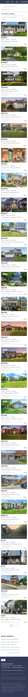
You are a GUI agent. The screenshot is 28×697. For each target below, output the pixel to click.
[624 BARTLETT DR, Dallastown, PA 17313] (14, 254)
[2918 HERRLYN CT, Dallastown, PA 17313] (14, 354)
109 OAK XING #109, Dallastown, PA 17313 (11, 469)
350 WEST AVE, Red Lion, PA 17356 (9, 41)
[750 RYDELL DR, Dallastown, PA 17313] (14, 507)
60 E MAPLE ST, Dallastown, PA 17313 (10, 316)
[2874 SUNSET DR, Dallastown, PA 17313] (14, 432)
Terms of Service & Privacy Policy (8, 677)
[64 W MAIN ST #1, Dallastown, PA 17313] (14, 557)
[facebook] (2, 694)
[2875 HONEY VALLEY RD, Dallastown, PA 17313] (14, 229)
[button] (3, 6)
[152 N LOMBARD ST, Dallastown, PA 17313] (14, 607)
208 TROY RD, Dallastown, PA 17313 (9, 66)
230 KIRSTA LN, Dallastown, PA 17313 (9, 91)
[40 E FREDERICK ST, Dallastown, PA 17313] (14, 205)
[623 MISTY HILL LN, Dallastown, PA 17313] (14, 104)
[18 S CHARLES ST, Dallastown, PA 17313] (14, 482)
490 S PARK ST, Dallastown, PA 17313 (9, 393)
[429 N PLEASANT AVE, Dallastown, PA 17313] (14, 279)
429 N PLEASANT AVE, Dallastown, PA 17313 (11, 291)
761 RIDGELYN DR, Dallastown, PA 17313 (10, 143)
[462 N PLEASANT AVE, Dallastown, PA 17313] (14, 531)
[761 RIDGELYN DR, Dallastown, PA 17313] (14, 130)
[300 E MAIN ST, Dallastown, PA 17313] (14, 582)
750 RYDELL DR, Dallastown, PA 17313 (10, 519)
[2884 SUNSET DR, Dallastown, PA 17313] (14, 328)
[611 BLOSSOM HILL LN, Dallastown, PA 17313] (14, 406)
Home (7, 1)
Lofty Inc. (9, 673)
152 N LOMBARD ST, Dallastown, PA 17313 (11, 619)
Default (4, 19)
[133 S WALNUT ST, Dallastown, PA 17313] (14, 155)
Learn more (13, 17)
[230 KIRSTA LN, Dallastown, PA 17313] (14, 78)
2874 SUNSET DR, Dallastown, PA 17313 (10, 445)
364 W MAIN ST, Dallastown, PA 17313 (10, 192)
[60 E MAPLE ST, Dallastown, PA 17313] (14, 304)
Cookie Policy (20, 677)
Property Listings (11, 678)
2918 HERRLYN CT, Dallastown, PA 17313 (10, 367)
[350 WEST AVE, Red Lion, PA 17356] (14, 29)
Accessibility (23, 678)
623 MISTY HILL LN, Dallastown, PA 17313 (10, 117)
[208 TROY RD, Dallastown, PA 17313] (14, 54)
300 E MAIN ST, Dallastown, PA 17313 (9, 594)
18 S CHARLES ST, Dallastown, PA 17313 (10, 494)
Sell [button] (17, 1)
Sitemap (17, 678)
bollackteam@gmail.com (18, 667)
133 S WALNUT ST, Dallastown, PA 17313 (10, 167)
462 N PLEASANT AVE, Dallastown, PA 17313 (11, 544)
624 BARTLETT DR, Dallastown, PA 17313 (10, 266)
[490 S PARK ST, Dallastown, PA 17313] (14, 380)
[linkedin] (5, 694)
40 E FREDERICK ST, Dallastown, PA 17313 (11, 217)
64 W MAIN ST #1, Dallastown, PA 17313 (10, 570)
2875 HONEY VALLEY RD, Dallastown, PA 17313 (12, 242)
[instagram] (11, 694)
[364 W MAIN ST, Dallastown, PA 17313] (14, 180)
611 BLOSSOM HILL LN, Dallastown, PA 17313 (11, 419)
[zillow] (8, 694)
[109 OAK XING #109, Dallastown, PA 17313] (14, 457)
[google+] (14, 694)
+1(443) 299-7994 (5, 667)
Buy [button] (12, 1)
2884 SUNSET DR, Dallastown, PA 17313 (10, 341)
